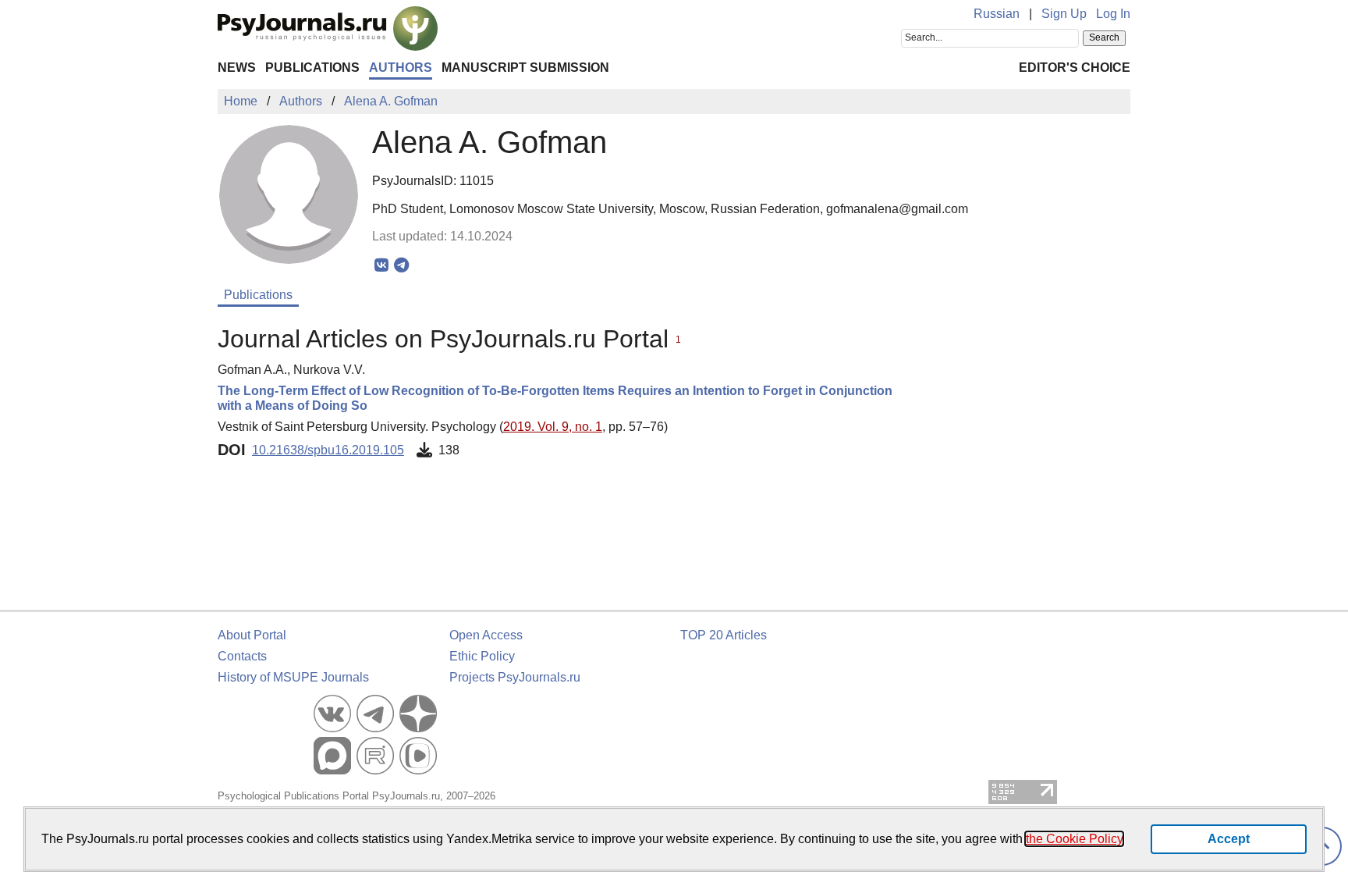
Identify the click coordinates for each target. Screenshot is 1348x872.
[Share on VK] (382, 265)
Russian (997, 13)
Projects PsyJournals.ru (514, 677)
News (237, 67)
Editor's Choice (1074, 67)
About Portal (252, 635)
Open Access (486, 635)
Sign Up (1064, 13)
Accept (1229, 838)
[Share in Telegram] (401, 265)
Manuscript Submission (525, 67)
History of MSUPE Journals (293, 677)
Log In (1113, 13)
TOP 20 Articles (723, 635)
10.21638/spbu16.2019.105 (328, 450)
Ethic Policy (482, 656)
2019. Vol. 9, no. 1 (552, 426)
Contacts (242, 656)
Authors (400, 67)
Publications (312, 67)
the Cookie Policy (1074, 838)
